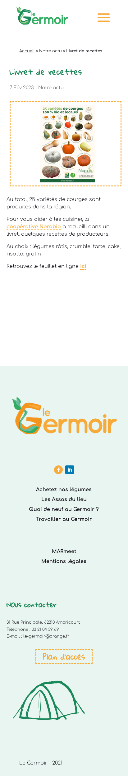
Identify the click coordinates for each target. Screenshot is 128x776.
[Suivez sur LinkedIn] (69, 469)
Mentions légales (63, 561)
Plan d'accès (64, 656)
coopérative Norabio (34, 226)
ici (83, 266)
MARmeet (64, 551)
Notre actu (50, 51)
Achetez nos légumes (64, 489)
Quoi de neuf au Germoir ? (64, 509)
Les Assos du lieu (64, 499)
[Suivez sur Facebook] (58, 469)
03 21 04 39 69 (45, 629)
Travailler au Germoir (64, 519)
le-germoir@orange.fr (46, 636)
